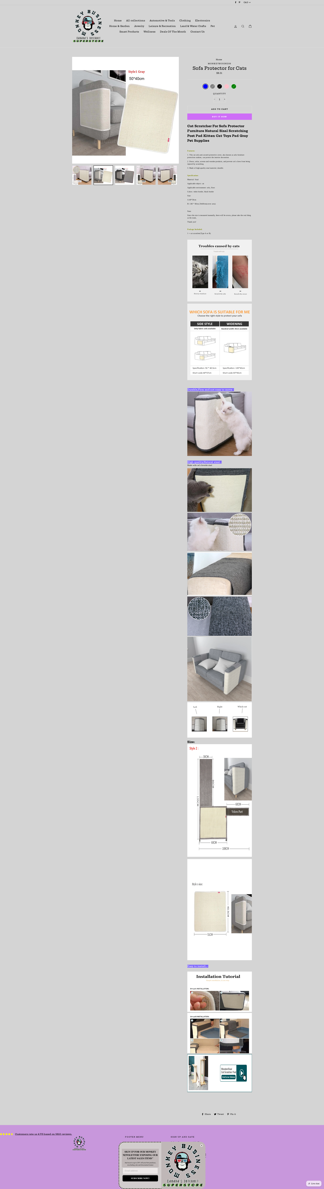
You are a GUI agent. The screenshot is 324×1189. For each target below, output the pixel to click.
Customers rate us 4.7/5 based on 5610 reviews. (43, 1134)
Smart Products (129, 31)
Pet (213, 26)
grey (212, 86)
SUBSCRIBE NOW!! (140, 1178)
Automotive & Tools (162, 20)
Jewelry (139, 26)
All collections (135, 20)
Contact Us (197, 31)
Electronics (202, 20)
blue (205, 86)
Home (118, 20)
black (219, 86)
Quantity (219, 94)
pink (226, 86)
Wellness (149, 31)
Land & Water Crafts (193, 26)
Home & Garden (119, 26)
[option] (125, 110)
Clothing (185, 20)
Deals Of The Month (173, 31)
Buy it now (219, 117)
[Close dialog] (201, 1145)
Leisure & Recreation (162, 26)
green (234, 86)
